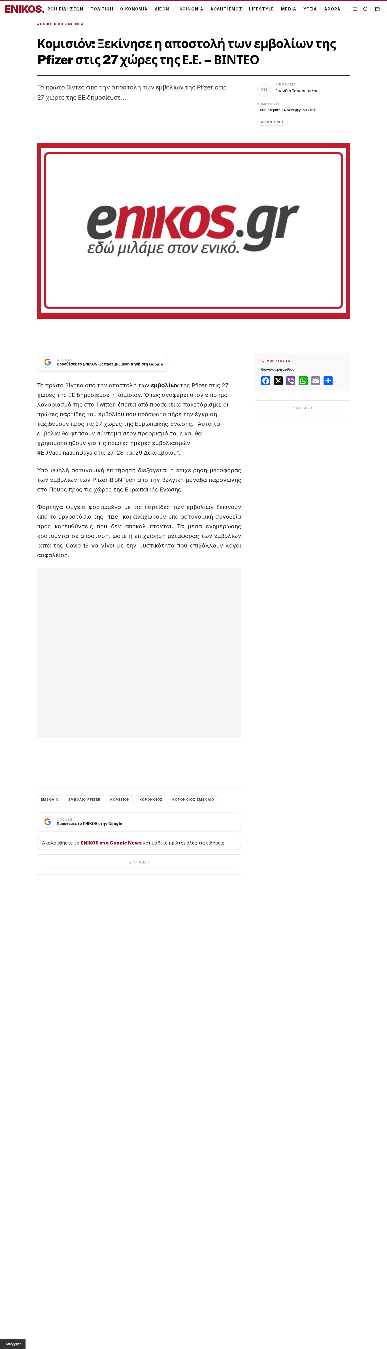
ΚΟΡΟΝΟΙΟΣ (151, 799)
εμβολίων (165, 385)
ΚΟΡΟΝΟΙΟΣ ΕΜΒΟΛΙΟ (193, 799)
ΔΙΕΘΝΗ (164, 9)
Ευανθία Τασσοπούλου (296, 90)
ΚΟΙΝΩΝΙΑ (191, 9)
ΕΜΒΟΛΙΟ (50, 799)
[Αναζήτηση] (365, 9)
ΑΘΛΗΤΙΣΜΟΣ (226, 9)
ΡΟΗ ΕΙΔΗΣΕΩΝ (65, 9)
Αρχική (45, 24)
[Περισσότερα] (355, 9)
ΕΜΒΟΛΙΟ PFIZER (84, 799)
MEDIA (289, 9)
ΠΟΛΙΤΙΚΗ (101, 9)
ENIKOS (25, 9)
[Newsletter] (377, 9)
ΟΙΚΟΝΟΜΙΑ (134, 9)
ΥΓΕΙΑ (310, 9)
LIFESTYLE (261, 9)
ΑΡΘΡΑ (332, 9)
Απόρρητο (14, 1344)
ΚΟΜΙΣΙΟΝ (120, 799)
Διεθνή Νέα (71, 24)
